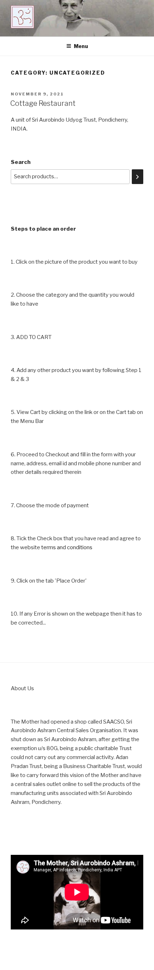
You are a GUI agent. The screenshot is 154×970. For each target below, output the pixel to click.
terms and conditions (66, 547)
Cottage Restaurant (43, 103)
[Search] (137, 176)
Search (20, 162)
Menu (81, 46)
